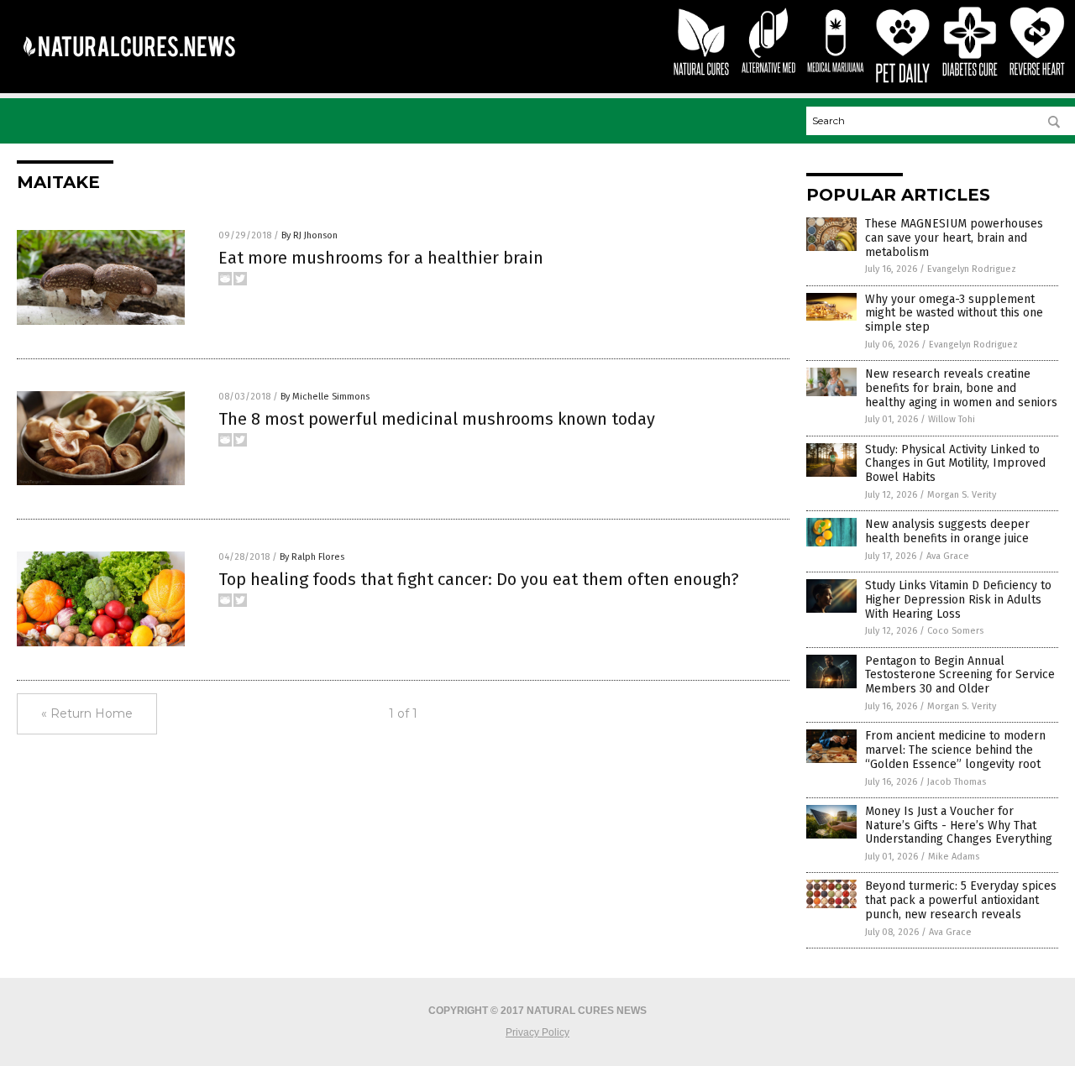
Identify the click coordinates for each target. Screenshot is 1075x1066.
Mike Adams (953, 856)
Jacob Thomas (956, 781)
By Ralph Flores (312, 556)
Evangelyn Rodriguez (971, 269)
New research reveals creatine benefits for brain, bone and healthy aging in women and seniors (961, 388)
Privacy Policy (537, 1032)
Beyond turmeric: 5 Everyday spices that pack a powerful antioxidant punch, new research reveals (961, 900)
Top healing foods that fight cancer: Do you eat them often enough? (478, 579)
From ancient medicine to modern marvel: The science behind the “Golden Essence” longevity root (955, 750)
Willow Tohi (951, 419)
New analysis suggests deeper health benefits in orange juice (947, 531)
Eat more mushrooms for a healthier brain (380, 258)
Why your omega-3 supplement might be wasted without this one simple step (954, 313)
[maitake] (129, 68)
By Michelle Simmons (325, 396)
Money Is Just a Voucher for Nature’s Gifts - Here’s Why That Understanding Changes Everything (958, 825)
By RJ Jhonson (309, 235)
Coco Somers (955, 630)
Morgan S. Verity (961, 494)
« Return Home (87, 713)
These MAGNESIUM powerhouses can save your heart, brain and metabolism (954, 238)
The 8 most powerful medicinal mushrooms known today (436, 419)
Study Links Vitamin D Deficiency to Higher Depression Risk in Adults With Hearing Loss (958, 599)
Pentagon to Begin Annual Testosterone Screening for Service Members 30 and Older (960, 675)
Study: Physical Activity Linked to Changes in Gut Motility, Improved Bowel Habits (955, 463)
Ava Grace (947, 556)
